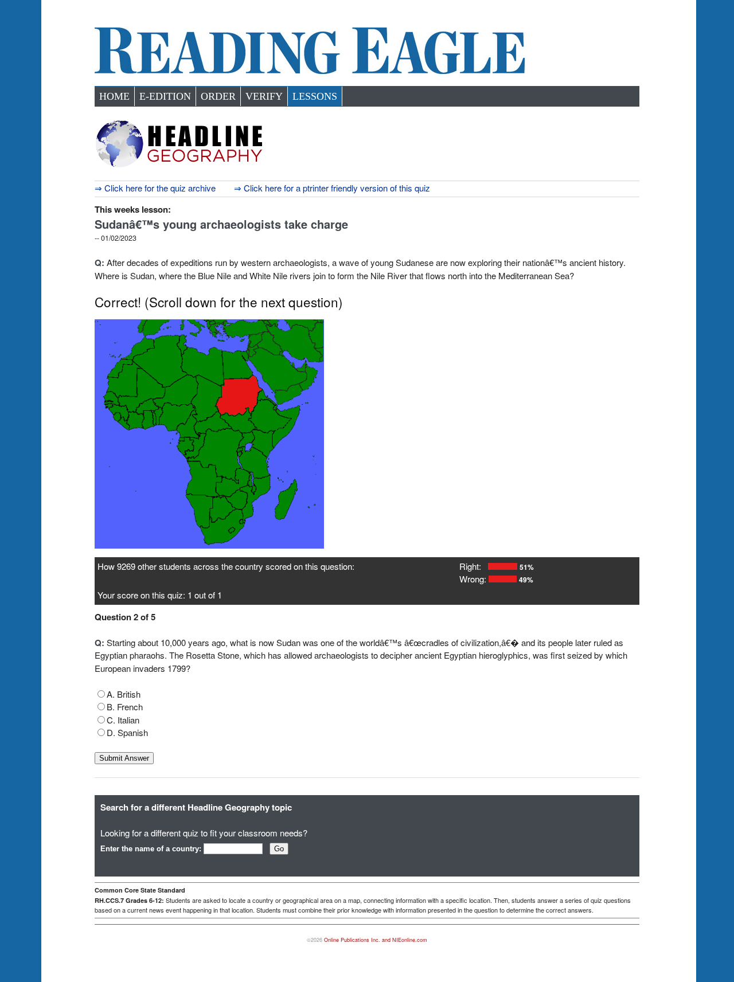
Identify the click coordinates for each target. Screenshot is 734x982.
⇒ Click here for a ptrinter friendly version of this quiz (332, 188)
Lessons (314, 96)
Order (218, 96)
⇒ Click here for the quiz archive (155, 188)
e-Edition (165, 96)
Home (114, 96)
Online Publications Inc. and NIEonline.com (375, 940)
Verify (264, 96)
